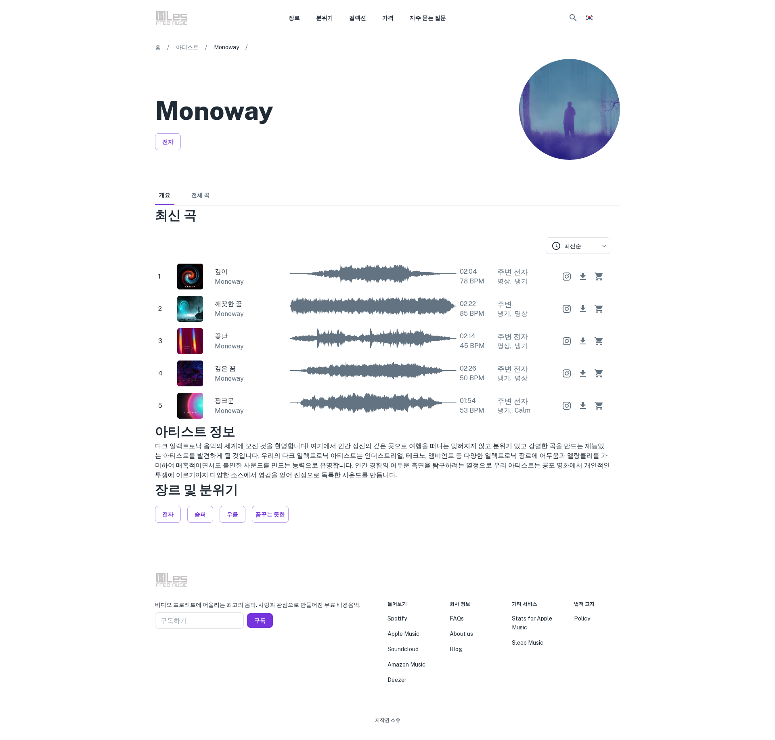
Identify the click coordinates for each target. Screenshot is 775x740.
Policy (582, 618)
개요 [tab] (164, 195)
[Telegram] (177, 648)
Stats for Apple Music (532, 623)
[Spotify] (576, 171)
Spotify (397, 618)
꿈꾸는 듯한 (270, 514)
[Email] (187, 648)
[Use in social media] (567, 276)
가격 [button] (388, 18)
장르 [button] (294, 18)
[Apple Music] (589, 171)
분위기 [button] (324, 18)
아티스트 (187, 47)
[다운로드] (583, 276)
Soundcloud (403, 649)
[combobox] (578, 245)
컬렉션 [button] (357, 18)
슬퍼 (200, 514)
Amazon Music (406, 664)
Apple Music (403, 634)
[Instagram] (602, 171)
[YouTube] (615, 171)
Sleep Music (527, 642)
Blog (456, 649)
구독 (260, 620)
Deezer (397, 680)
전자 (168, 141)
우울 (232, 514)
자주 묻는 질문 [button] (428, 18)
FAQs (457, 618)
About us (461, 634)
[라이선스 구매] (599, 276)
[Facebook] (158, 648)
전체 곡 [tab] (200, 195)
